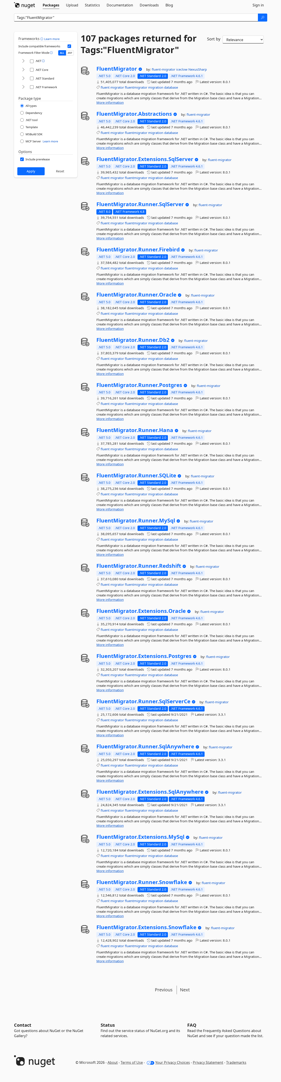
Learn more (52, 39)
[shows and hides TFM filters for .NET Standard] (23, 78)
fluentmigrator (136, 87)
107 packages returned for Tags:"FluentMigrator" (139, 44)
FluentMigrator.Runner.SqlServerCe (143, 701)
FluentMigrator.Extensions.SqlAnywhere (149, 791)
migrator (117, 87)
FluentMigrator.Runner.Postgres (139, 385)
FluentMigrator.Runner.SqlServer (140, 204)
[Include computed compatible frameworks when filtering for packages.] (69, 46)
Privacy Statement (208, 1062)
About (113, 1062)
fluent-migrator (164, 69)
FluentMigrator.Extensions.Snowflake (146, 927)
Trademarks (236, 1062)
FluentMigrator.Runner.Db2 (132, 339)
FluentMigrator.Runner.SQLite (136, 475)
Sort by (213, 39)
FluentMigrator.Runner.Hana (134, 430)
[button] (42, 38)
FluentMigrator (116, 68)
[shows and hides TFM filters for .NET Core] (23, 70)
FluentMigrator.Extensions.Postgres (143, 656)
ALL (62, 52)
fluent (105, 87)
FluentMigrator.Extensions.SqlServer (144, 159)
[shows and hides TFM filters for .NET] (23, 61)
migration (155, 87)
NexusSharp (197, 69)
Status (108, 1025)
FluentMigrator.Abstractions (134, 113)
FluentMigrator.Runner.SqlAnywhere (145, 746)
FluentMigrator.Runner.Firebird (138, 249)
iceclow (182, 69)
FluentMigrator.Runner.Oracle (136, 294)
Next (185, 990)
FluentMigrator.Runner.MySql (135, 520)
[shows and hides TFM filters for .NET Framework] (23, 87)
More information (110, 102)
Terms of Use (132, 1062)
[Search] (262, 18)
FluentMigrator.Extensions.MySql (140, 836)
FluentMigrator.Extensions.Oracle (141, 610)
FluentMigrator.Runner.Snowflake (141, 882)
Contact (22, 1025)
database (171, 87)
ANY (70, 52)
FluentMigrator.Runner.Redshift (138, 565)
